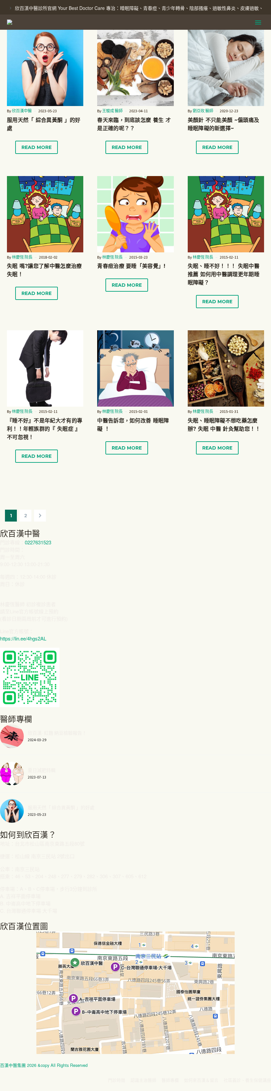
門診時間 (170, 32)
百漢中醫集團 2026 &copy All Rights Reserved (44, 1065)
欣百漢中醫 (22, 110)
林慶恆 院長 (22, 257)
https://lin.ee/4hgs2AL (23, 638)
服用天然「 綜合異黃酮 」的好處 (61, 808)
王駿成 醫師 (112, 110)
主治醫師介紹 (130, 32)
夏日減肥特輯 (42, 770)
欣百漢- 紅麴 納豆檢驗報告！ (57, 733)
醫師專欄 (204, 32)
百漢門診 (90, 32)
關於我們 (239, 32)
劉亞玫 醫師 (203, 110)
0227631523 (38, 542)
